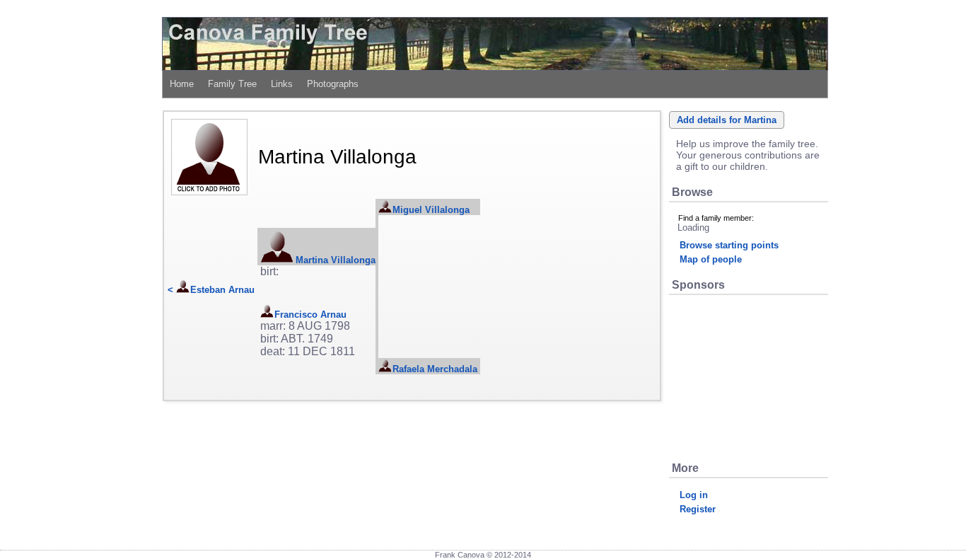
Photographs (333, 84)
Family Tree (232, 84)
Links (282, 84)
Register (698, 509)
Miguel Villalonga (431, 209)
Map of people (711, 259)
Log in (694, 495)
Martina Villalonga (336, 260)
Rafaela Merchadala (434, 369)
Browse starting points (729, 245)
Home (182, 84)
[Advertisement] (748, 377)
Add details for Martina (726, 120)
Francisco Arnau (310, 314)
